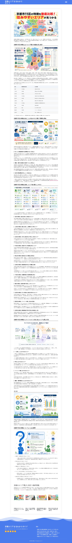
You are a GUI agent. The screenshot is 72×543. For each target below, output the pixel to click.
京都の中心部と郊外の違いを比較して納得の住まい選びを (53, 509)
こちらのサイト (23, 489)
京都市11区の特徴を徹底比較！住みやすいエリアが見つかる (47, 529)
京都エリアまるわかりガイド (13, 2)
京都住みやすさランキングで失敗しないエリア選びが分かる (19, 509)
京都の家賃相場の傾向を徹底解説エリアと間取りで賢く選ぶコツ (41, 509)
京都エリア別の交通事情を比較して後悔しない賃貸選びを (30, 509)
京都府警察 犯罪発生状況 (53, 180)
